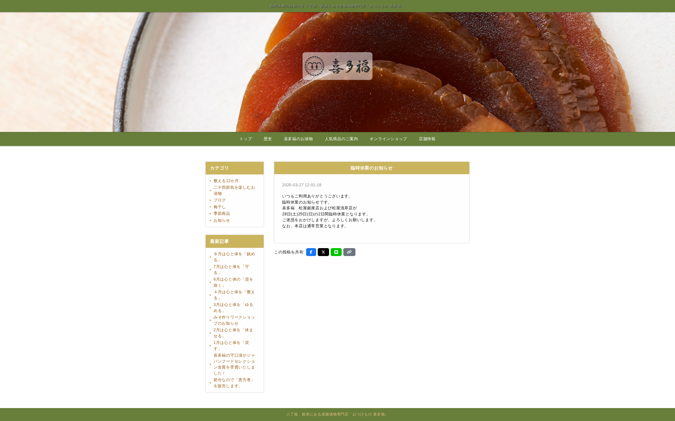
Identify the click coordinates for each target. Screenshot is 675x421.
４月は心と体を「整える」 (234, 295)
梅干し (220, 207)
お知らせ (222, 220)
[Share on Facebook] (311, 252)
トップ (245, 139)
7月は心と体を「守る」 (231, 269)
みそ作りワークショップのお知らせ (234, 320)
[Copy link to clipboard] (349, 252)
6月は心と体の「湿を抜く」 (233, 282)
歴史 (268, 139)
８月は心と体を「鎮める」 (234, 257)
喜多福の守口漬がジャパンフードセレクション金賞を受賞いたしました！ (234, 364)
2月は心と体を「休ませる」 (233, 333)
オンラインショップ (388, 139)
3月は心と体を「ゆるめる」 (233, 307)
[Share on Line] (336, 252)
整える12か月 (226, 180)
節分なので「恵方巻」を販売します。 (234, 382)
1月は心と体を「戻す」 (231, 345)
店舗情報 (427, 139)
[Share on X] (323, 252)
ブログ (220, 200)
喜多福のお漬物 (298, 139)
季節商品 (222, 213)
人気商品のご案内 (341, 139)
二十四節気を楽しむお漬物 (234, 190)
